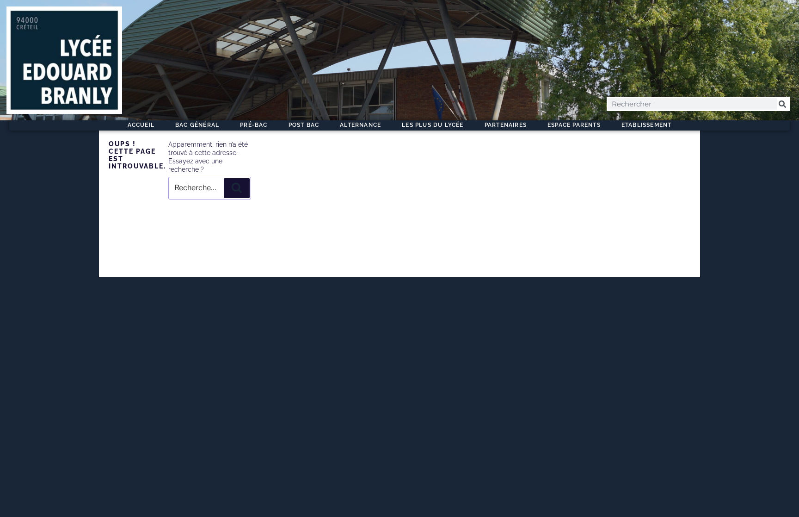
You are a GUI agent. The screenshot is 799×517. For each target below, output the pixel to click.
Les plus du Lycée (432, 125)
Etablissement (646, 125)
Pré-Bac (253, 125)
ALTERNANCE (360, 125)
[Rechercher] (782, 104)
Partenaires (506, 125)
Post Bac (304, 125)
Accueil (141, 125)
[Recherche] (237, 188)
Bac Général (197, 125)
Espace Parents (574, 125)
